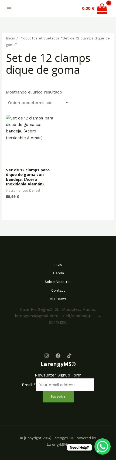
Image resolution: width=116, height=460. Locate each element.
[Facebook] (58, 355)
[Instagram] (46, 355)
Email (29, 384)
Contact (58, 290)
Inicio (10, 38)
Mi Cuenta (58, 299)
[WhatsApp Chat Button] (102, 446)
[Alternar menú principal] (9, 8)
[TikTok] (69, 355)
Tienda (58, 273)
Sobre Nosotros (58, 282)
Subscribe (58, 396)
